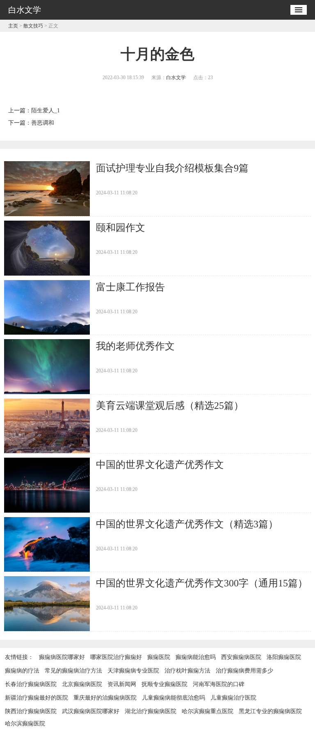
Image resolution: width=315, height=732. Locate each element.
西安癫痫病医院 (241, 657)
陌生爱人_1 (45, 110)
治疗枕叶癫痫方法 (187, 671)
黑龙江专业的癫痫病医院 (270, 711)
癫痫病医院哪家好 (62, 657)
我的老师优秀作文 (135, 346)
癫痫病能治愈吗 (196, 657)
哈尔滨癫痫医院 (25, 724)
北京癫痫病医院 (82, 684)
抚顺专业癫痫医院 (164, 684)
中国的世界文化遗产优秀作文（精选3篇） (187, 524)
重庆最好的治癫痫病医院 (105, 698)
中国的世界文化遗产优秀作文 (160, 464)
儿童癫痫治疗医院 (233, 698)
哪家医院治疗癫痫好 (116, 657)
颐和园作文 (120, 227)
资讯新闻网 (121, 684)
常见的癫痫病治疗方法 (73, 671)
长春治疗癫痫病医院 (31, 684)
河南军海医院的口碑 (218, 684)
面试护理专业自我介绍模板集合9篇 (172, 168)
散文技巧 (33, 26)
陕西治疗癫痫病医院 (31, 711)
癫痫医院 (158, 657)
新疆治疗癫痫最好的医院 (36, 698)
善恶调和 (42, 123)
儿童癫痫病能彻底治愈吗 (173, 698)
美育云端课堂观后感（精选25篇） (170, 405)
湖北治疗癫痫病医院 (150, 711)
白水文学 (176, 77)
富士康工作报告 (130, 287)
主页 (13, 26)
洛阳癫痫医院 (284, 657)
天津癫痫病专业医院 (133, 671)
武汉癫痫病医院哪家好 (90, 711)
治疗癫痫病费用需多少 (244, 671)
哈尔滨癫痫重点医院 (207, 711)
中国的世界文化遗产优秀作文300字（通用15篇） (202, 583)
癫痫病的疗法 (22, 671)
